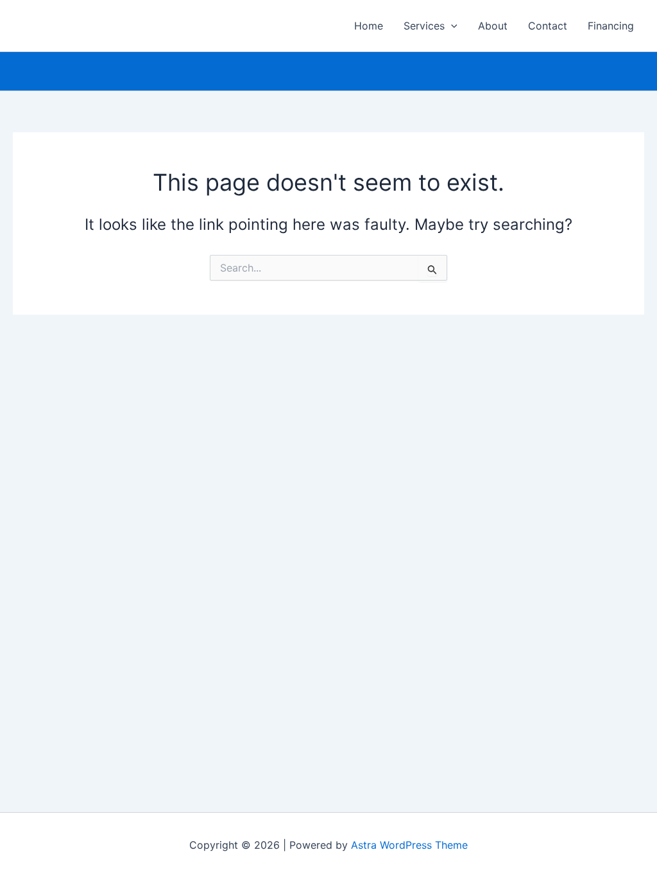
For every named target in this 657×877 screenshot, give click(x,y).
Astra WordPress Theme (409, 844)
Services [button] (424, 25)
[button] (451, 25)
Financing (611, 25)
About (493, 25)
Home (368, 25)
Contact (547, 25)
